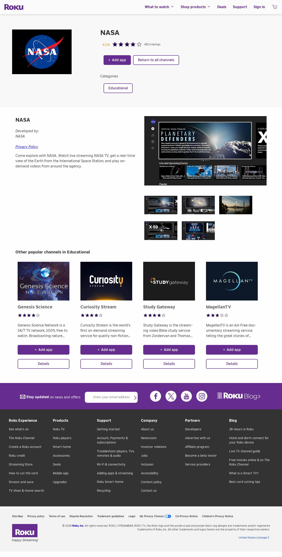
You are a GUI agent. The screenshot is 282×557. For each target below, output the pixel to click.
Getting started (108, 429)
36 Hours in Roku (241, 429)
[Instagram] (201, 396)
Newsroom (149, 438)
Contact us (149, 490)
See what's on (19, 429)
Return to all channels (156, 60)
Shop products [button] (193, 7)
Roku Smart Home (110, 482)
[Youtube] (186, 396)
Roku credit (17, 455)
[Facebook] (155, 396)
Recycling (103, 490)
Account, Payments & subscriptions (112, 440)
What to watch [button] (157, 7)
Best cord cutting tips (244, 482)
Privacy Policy (26, 147)
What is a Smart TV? (243, 473)
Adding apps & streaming (115, 473)
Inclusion (147, 464)
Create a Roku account (25, 447)
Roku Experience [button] (23, 420)
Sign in (259, 7)
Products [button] (60, 420)
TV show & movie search (26, 490)
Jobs (144, 455)
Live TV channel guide (244, 451)
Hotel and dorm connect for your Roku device (249, 440)
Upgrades (60, 482)
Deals (57, 464)
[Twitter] (170, 396)
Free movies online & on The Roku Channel (249, 462)
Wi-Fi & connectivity (111, 464)
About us (147, 429)
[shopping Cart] (274, 8)
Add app (117, 60)
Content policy (151, 482)
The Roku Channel (21, 438)
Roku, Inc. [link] (78, 525)
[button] (163, 206)
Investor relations (153, 447)
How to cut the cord (23, 473)
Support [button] (240, 7)
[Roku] (14, 7)
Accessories (61, 455)
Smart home (62, 447)
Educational (118, 88)
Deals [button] (221, 7)
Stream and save (21, 482)
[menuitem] (159, 7)
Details (43, 364)
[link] (239, 396)
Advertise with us (197, 438)
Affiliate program (197, 447)
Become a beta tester (201, 455)
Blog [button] (233, 420)
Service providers (197, 464)
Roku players (62, 438)
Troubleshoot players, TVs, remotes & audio (116, 453)
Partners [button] (192, 420)
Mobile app (60, 473)
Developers (193, 429)
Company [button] (149, 420)
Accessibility (149, 473)
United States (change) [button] (253, 537)
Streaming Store (21, 464)
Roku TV (59, 429)
